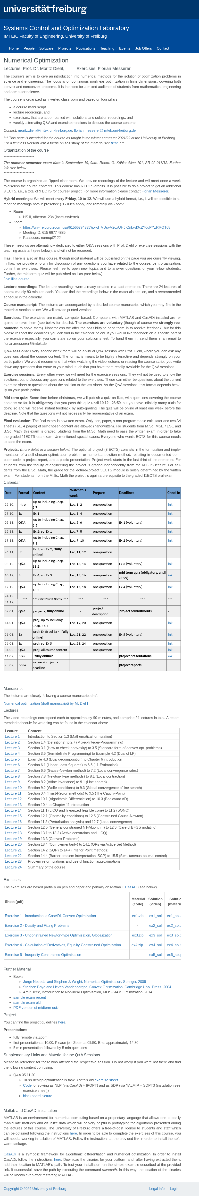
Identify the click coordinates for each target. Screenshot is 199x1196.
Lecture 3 (12, 748)
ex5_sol (155, 955)
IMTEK (10, 36)
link (170, 505)
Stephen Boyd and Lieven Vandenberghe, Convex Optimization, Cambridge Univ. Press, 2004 (97, 987)
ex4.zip (137, 945)
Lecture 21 (13, 850)
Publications (85, 48)
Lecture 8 (12, 776)
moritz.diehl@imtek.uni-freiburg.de (45, 130)
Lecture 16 (13, 822)
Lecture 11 (13, 793)
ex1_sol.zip (176, 916)
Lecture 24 (13, 867)
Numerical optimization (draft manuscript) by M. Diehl (46, 703)
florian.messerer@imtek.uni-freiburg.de (105, 130)
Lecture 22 (13, 856)
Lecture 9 (12, 782)
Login (174, 1189)
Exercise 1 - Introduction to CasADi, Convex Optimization (50, 916)
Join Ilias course (16, 279)
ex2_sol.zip (176, 925)
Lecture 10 (13, 788)
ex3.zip (137, 935)
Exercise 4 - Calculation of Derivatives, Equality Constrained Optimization (63, 945)
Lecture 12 (13, 799)
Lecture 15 (13, 816)
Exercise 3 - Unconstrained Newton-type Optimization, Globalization (58, 935)
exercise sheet (106, 1080)
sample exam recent (29, 997)
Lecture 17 (13, 827)
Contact (163, 48)
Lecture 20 (13, 844)
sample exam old (27, 1002)
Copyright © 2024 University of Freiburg (35, 1189)
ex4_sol (155, 945)
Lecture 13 (13, 805)
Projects (64, 48)
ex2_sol (155, 925)
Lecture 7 (12, 770)
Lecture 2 (12, 742)
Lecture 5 (12, 759)
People (29, 48)
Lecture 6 (12, 765)
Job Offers (143, 48)
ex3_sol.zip (176, 935)
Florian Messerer (154, 191)
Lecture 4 (12, 753)
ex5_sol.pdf (176, 955)
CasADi (131, 887)
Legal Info (157, 1189)
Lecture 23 (13, 861)
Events (124, 48)
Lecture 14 (13, 810)
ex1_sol (155, 916)
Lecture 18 (13, 833)
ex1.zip (137, 916)
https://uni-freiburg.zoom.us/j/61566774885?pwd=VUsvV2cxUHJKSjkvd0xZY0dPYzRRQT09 (96, 227)
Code (27, 1085)
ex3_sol (155, 935)
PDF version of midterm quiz (36, 1007)
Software (46, 48)
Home (14, 48)
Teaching (107, 48)
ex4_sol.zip (176, 945)
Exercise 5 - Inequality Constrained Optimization (43, 955)
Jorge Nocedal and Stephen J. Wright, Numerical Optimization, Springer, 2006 (84, 981)
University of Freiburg (86, 36)
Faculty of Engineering (41, 36)
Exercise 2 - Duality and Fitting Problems (37, 925)
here (114, 143)
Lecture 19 (13, 839)
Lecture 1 (12, 736)
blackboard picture (37, 1096)
